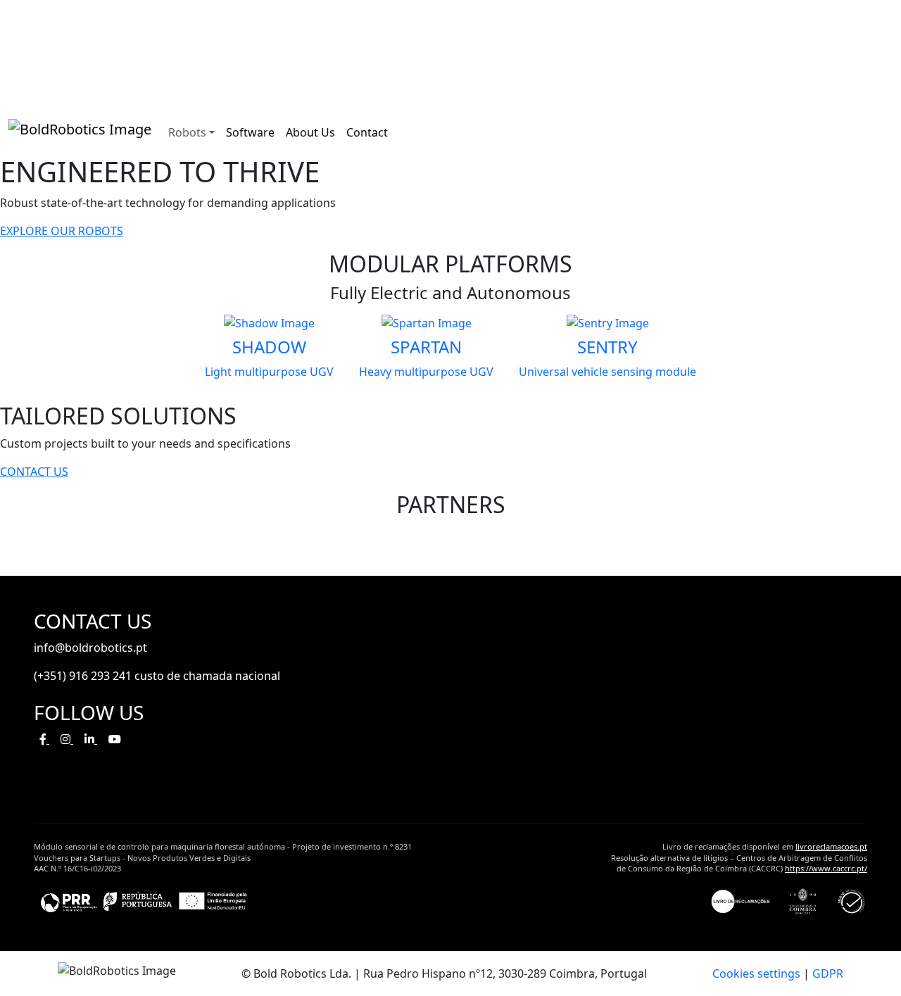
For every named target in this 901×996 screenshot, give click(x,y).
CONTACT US (34, 471)
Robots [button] (187, 132)
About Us (310, 132)
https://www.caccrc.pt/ (826, 868)
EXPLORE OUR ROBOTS (61, 231)
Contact (367, 132)
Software (250, 132)
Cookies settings (756, 973)
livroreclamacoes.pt (831, 846)
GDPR (827, 973)
